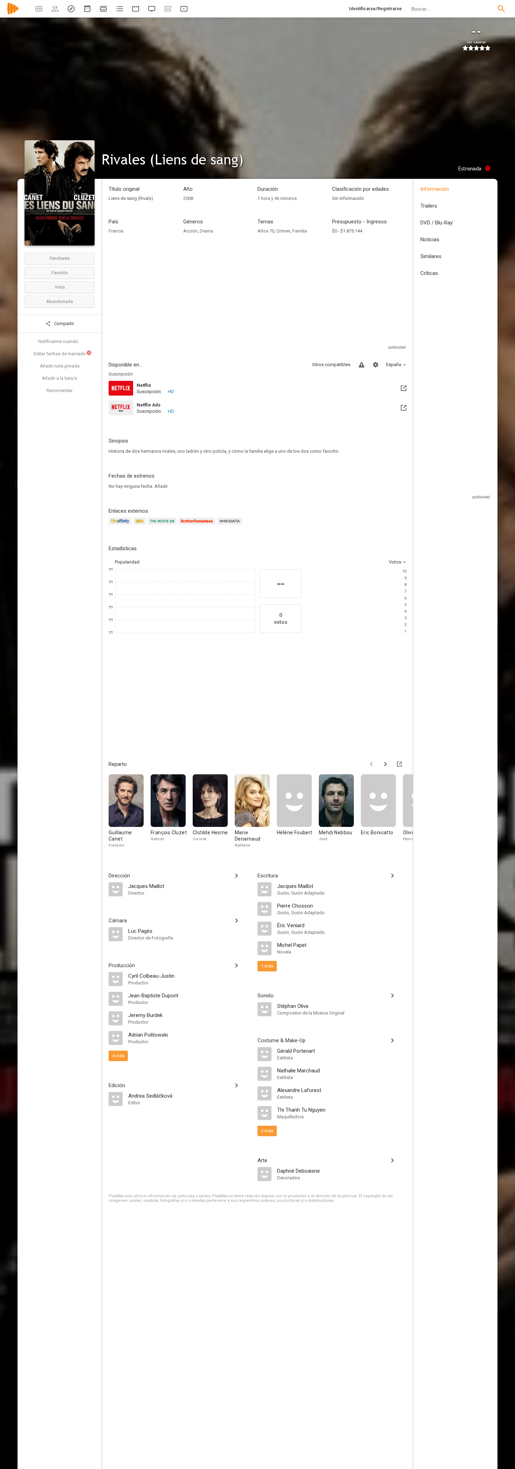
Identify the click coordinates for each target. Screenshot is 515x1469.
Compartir (63, 323)
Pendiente (60, 258)
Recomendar (60, 390)
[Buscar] (501, 9)
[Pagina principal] (13, 13)
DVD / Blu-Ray (436, 223)
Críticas (429, 273)
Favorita (60, 272)
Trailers (428, 206)
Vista (60, 287)
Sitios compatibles (331, 364)
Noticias (429, 239)
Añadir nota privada (60, 366)
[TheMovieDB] (163, 525)
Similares (430, 256)
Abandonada (59, 301)
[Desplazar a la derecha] (385, 764)
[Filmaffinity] (121, 525)
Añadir (161, 486)
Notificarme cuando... (59, 341)
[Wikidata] (230, 525)
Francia (116, 231)
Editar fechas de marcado (62, 353)
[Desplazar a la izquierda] (371, 764)
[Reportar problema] (362, 365)
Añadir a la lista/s (59, 378)
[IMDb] (140, 525)
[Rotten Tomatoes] (198, 525)
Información (434, 189)
